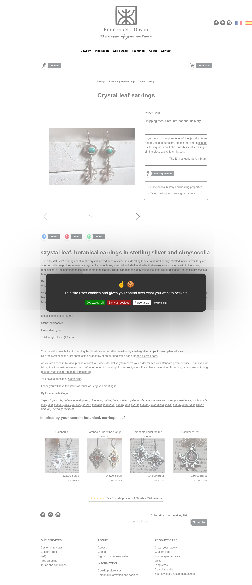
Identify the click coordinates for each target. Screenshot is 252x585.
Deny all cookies (119, 302)
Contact (166, 50)
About (153, 50)
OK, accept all (95, 302)
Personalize (142, 302)
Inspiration (102, 50)
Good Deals (120, 50)
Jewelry (86, 50)
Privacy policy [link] (160, 302)
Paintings (138, 50)
